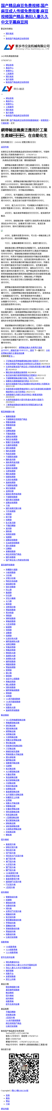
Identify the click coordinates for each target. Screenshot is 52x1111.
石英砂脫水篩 (11, 639)
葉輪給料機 (10, 926)
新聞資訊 (44, 120)
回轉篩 (9, 549)
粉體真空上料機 (12, 797)
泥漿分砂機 (10, 578)
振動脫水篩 (10, 707)
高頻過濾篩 (10, 534)
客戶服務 (10, 79)
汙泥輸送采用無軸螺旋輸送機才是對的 (22, 361)
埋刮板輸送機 (11, 729)
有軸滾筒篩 (10, 647)
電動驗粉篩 (10, 425)
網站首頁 (10, 65)
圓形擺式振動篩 (12, 500)
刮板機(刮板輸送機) (14, 746)
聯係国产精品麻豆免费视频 (17, 39)
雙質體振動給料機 (13, 920)
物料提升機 (10, 850)
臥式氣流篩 (10, 523)
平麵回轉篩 (10, 526)
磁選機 (9, 627)
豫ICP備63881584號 (20, 1091)
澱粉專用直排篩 (12, 462)
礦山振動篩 (10, 684)
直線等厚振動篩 (12, 710)
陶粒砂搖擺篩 (11, 439)
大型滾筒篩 (10, 624)
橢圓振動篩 (10, 664)
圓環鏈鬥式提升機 (13, 882)
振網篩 (9, 636)
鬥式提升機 (10, 885)
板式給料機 (10, 917)
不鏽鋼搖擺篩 (11, 485)
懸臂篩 (9, 670)
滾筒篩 (9, 696)
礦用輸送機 (10, 760)
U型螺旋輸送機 (12, 818)
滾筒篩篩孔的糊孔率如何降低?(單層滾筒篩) (24, 395)
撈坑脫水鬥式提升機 (14, 856)
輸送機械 (5, 715)
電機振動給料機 (12, 929)
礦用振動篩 (10, 661)
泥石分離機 (10, 598)
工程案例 (10, 74)
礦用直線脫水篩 (12, 641)
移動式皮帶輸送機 (13, 740)
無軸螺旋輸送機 (12, 723)
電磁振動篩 (10, 610)
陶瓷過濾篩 (10, 454)
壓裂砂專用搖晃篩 (13, 494)
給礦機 (9, 900)
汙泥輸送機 (10, 749)
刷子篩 (9, 517)
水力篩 (9, 601)
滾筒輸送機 (10, 734)
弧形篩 (9, 705)
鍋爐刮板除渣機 (12, 751)
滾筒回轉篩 (10, 644)
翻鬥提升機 (10, 870)
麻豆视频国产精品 (13, 554)
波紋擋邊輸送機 (12, 826)
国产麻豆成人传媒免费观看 (17, 560)
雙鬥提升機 (10, 867)
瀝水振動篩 (10, 546)
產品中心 (10, 68)
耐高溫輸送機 (11, 815)
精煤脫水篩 (10, 653)
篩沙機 (9, 673)
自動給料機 (10, 906)
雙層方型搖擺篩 (12, 442)
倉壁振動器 (10, 976)
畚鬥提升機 (10, 859)
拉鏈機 (9, 766)
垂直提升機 (10, 844)
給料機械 (5, 892)
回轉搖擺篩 (10, 431)
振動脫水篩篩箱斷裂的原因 (17, 381)
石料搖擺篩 (10, 465)
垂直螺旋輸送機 (12, 792)
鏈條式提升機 (11, 847)
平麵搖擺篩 (10, 434)
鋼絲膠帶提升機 (12, 876)
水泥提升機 (10, 864)
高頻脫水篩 (10, 659)
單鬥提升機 (10, 862)
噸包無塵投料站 (12, 962)
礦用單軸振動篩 (12, 690)
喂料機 (9, 908)
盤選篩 (9, 593)
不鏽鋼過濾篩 (11, 457)
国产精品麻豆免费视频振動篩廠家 (24, 120)
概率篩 (9, 604)
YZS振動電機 (11, 950)
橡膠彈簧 (10, 971)
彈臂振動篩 (10, 618)
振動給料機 (10, 934)
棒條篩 (9, 693)
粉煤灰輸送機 (11, 786)
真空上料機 (10, 979)
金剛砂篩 (10, 491)
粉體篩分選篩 (11, 570)
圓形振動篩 (10, 557)
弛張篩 (9, 630)
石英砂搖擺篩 (11, 480)
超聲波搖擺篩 (11, 437)
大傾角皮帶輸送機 (13, 829)
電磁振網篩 (10, 667)
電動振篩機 (10, 422)
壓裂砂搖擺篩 (11, 468)
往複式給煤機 (11, 937)
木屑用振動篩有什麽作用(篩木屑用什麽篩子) (25, 400)
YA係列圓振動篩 (13, 699)
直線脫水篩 (10, 656)
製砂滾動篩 (10, 587)
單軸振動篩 (10, 621)
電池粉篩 (10, 613)
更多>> (12, 356)
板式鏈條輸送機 (12, 780)
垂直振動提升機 (12, 879)
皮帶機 (9, 800)
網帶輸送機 (10, 731)
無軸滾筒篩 (10, 650)
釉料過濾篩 (10, 451)
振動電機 (5, 942)
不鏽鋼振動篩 (11, 497)
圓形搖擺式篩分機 (13, 508)
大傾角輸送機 (11, 737)
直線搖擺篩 (10, 482)
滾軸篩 (9, 428)
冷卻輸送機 (10, 783)
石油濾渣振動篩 (12, 543)
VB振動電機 (11, 947)
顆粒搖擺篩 (10, 474)
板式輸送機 (10, 769)
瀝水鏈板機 (10, 757)
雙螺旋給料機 (11, 897)
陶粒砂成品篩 (11, 581)
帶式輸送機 (10, 743)
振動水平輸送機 (12, 803)
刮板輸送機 (10, 832)
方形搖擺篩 (10, 511)
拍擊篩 (9, 520)
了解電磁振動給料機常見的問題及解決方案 (24, 405)
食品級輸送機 (11, 777)
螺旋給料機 (10, 903)
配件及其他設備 (8, 957)
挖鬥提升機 (10, 853)
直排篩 (9, 528)
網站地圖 (5, 1109)
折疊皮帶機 (10, 774)
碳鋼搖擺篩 (10, 477)
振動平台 (10, 974)
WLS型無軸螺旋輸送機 (15, 720)
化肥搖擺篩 (10, 471)
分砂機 (9, 575)
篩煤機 (9, 676)
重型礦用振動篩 (8, 565)
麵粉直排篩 (10, 460)
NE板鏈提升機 (12, 873)
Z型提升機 (10, 887)
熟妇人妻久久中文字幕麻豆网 (18, 968)
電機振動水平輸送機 (14, 754)
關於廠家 (10, 34)
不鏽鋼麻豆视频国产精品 (16, 419)
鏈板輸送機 (10, 823)
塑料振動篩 (10, 448)
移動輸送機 (10, 806)
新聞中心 (10, 71)
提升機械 (5, 840)
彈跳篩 (9, 616)
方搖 (8, 505)
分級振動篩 (10, 572)
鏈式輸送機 (10, 726)
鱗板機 (9, 835)
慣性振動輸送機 (12, 812)
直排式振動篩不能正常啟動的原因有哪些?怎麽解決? (28, 384)
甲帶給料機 (10, 923)
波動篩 (9, 633)
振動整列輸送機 (12, 763)
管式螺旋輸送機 (12, 820)
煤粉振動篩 (10, 687)
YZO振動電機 (12, 952)
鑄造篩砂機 (10, 584)
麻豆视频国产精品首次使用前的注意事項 (23, 364)
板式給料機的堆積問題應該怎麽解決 (21, 375)
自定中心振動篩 (12, 679)
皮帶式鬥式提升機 (13, 911)
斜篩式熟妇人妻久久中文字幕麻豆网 (21, 965)
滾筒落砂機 (10, 607)
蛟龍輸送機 (10, 789)
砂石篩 (9, 595)
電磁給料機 (10, 931)
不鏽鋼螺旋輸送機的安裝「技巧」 (20, 378)
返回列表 (5, 147)
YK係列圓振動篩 (13, 702)
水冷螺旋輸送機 (12, 772)
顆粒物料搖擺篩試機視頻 (16, 372)
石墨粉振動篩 (11, 445)
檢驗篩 (9, 514)
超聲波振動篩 (11, 540)
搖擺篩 (9, 537)
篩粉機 (9, 531)
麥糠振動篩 (10, 551)
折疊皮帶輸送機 (12, 809)
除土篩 (9, 590)
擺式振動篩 (10, 488)
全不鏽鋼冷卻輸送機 (14, 795)
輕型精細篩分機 (8, 412)
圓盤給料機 (10, 914)
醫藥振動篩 (10, 416)
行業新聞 (5, 123)
